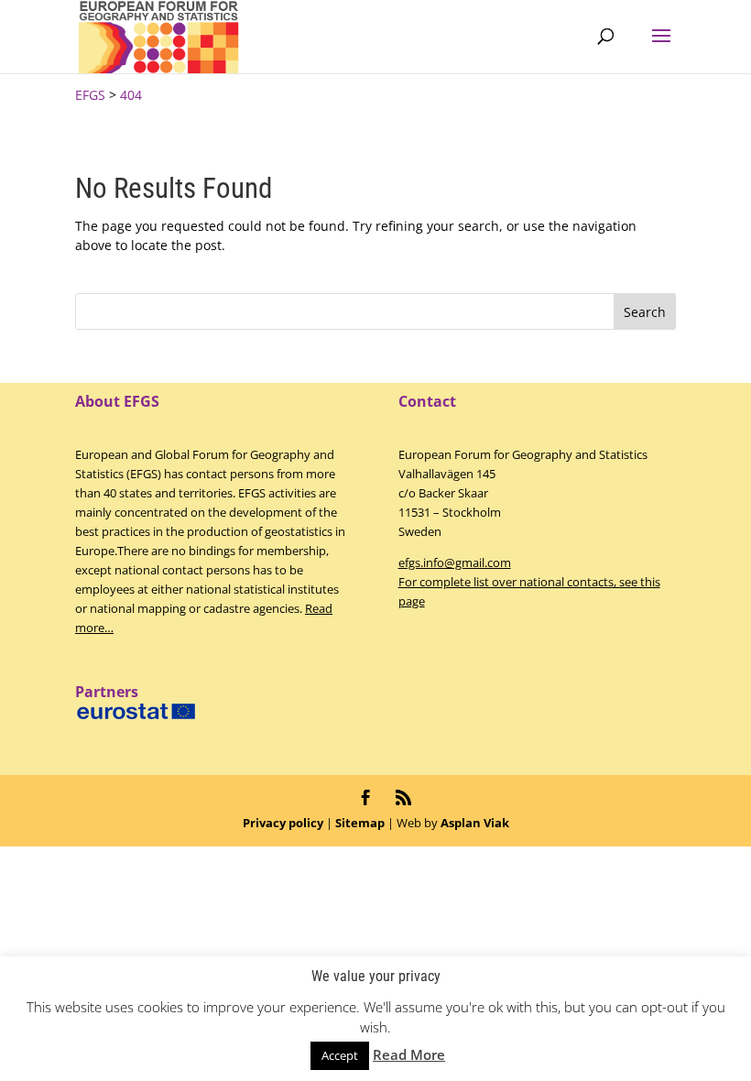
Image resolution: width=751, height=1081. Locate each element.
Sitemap (360, 822)
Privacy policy (283, 822)
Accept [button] (339, 1055)
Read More (409, 1054)
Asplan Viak (475, 822)
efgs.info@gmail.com (454, 562)
